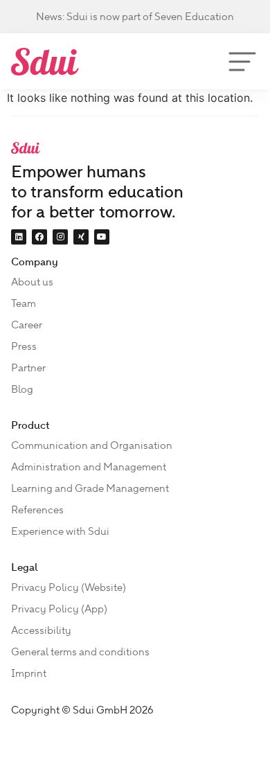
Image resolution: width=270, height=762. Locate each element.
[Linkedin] (18, 237)
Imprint (28, 673)
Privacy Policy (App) (59, 609)
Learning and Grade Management (90, 488)
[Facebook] (39, 237)
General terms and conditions (80, 652)
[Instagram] (60, 237)
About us (32, 282)
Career (26, 325)
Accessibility (41, 630)
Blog (22, 389)
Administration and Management (88, 467)
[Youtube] (101, 237)
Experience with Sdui (60, 531)
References (37, 510)
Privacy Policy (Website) (68, 587)
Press (24, 346)
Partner (28, 368)
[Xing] (81, 237)
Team (23, 303)
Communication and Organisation (91, 445)
